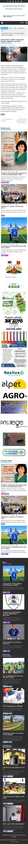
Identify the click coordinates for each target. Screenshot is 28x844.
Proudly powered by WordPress (8, 840)
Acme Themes (15, 841)
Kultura (2, 182)
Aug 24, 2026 (5, 244)
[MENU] (26, 23)
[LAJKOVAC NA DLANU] (2, 22)
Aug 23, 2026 (7, 640)
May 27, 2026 (7, 794)
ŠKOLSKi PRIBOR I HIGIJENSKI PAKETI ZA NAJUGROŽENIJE (21, 121)
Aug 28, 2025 (7, 704)
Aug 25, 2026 (5, 204)
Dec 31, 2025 (7, 674)
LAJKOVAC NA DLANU (14, 6)
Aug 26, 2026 (5, 171)
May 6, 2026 (6, 822)
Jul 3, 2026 (6, 765)
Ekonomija (5, 686)
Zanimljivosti (10, 776)
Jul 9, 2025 (6, 731)
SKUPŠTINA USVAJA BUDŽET (6, 120)
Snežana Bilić (12, 45)
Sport (7, 255)
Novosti (2, 114)
